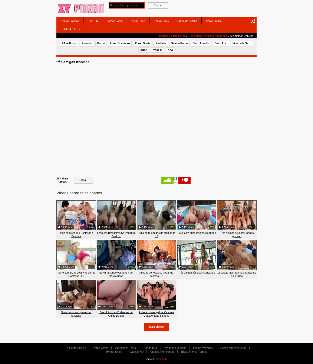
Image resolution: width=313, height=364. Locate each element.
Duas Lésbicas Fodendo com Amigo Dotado (116, 314)
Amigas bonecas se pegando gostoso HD (156, 274)
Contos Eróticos (70, 21)
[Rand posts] (253, 21)
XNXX (143, 49)
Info (83, 180)
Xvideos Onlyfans (175, 347)
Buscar (158, 5)
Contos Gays (161, 21)
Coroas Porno (114, 21)
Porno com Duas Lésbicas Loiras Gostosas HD (76, 274)
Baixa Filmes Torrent (194, 351)
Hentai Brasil (114, 351)
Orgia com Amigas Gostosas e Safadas (76, 235)
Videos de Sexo (242, 43)
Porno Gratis (142, 43)
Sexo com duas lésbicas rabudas (197, 233)
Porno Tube (138, 21)
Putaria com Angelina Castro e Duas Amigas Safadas (156, 314)
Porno (101, 43)
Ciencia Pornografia (162, 351)
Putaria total (150, 347)
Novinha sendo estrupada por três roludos (116, 274)
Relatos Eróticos (70, 29)
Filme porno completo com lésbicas (76, 314)
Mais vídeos (156, 326)
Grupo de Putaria (187, 21)
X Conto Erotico (76, 347)
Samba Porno (179, 43)
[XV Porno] (80, 8)
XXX (170, 49)
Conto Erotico (214, 21)
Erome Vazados (203, 347)
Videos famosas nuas (233, 347)
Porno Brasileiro (120, 43)
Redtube (161, 43)
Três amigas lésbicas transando (207, 36)
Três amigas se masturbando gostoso (237, 235)
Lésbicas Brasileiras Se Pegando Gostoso (116, 235)
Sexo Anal (221, 43)
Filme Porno (178, 36)
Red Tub (93, 21)
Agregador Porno (125, 347)
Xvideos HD (136, 351)
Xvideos (163, 36)
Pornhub (87, 43)
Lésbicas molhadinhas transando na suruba (237, 274)
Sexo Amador (201, 43)
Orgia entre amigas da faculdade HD (156, 235)
